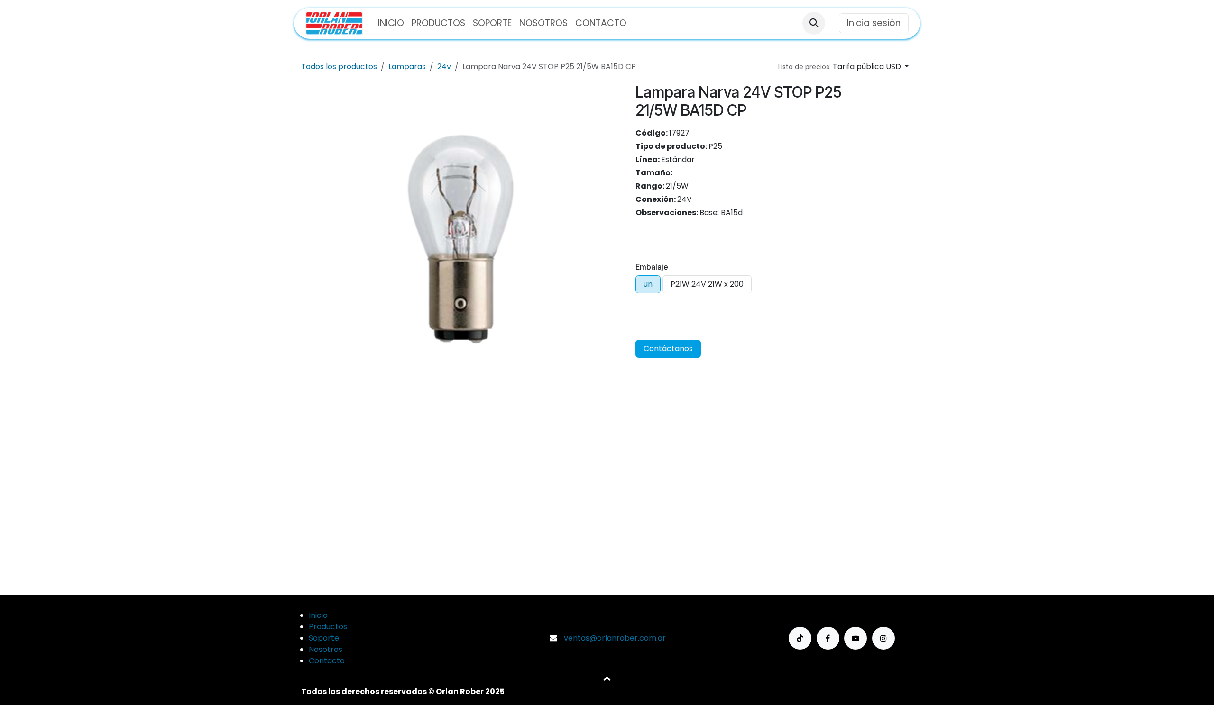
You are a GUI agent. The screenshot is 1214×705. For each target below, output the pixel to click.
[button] (813, 23)
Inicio (318, 615)
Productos (328, 626)
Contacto (327, 660)
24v (444, 66)
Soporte (324, 638)
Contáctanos (668, 348)
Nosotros (325, 649)
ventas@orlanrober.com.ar (615, 638)
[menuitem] (391, 23)
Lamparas (407, 66)
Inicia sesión (874, 23)
